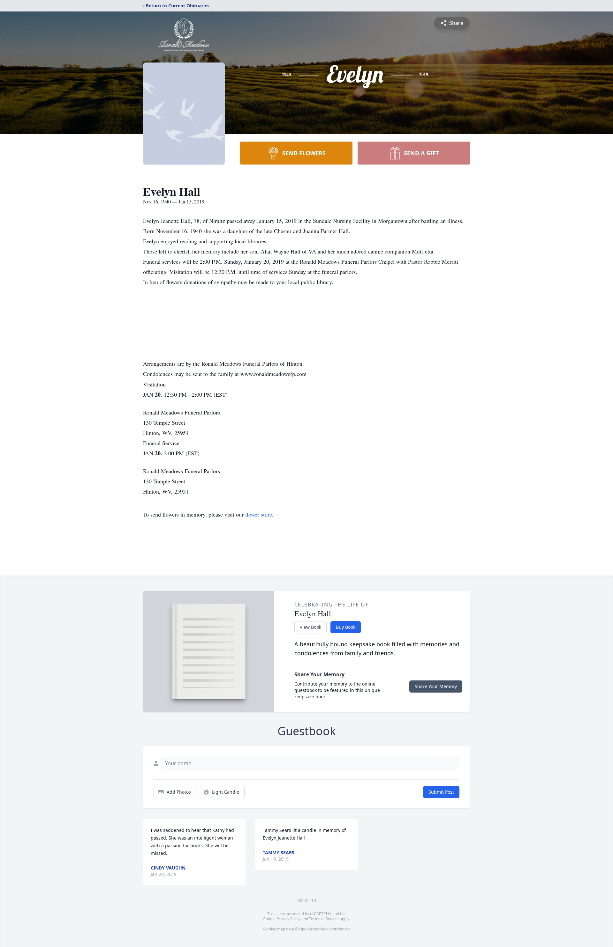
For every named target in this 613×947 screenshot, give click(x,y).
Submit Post (441, 792)
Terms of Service (324, 918)
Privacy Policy (288, 918)
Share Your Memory (436, 686)
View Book (310, 627)
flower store (258, 514)
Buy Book (345, 627)
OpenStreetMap (313, 929)
